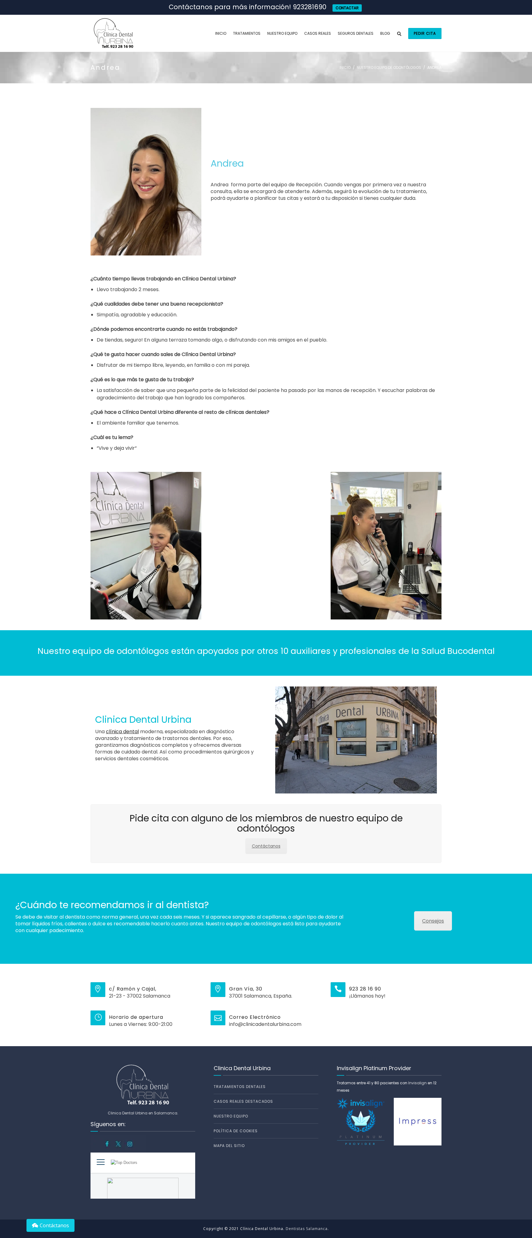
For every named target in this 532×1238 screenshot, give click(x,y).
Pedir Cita (425, 33)
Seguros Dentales (355, 33)
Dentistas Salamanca (307, 1228)
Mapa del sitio (229, 1145)
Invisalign (417, 1083)
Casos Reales (317, 33)
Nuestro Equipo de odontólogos (389, 67)
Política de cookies (236, 1130)
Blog (385, 33)
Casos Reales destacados (243, 1101)
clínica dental (122, 731)
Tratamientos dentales (240, 1086)
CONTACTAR (347, 7)
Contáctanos (266, 846)
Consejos (433, 920)
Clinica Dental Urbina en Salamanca (142, 1113)
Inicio (220, 33)
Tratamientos (246, 33)
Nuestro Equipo (282, 33)
